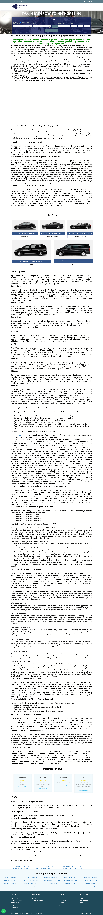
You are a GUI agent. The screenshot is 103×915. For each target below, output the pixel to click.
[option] (22, 783)
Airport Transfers (62, 900)
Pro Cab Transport (18, 435)
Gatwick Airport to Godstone (10, 877)
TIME (72, 23)
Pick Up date (61, 23)
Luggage (86, 23)
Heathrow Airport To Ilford (44, 868)
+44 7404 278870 (36, 897)
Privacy (90, 913)
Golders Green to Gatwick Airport (31, 880)
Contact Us (88, 6)
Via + (55, 26)
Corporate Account (78, 6)
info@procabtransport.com (19, 1)
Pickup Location (17, 23)
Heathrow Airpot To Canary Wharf (72, 868)
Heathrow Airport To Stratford (20, 866)
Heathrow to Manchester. (90, 883)
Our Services (55, 6)
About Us (48, 6)
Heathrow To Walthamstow (45, 866)
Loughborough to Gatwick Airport (91, 880)
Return (28, 22)
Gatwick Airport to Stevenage (30, 877)
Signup (90, 1)
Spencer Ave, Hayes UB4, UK (39, 900)
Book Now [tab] (51, 19)
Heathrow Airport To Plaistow (72, 866)
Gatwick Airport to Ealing (29, 886)
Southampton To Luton (69, 864)
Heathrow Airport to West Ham (71, 880)
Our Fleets (64, 6)
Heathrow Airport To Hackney (20, 864)
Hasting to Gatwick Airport (70, 877)
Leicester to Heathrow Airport (89, 886)
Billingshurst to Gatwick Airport (10, 880)
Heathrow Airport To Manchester (46, 864)
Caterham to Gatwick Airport (9, 883)
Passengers (80, 23)
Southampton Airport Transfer (30, 883)
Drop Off (35, 23)
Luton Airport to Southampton (51, 886)
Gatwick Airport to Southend (50, 883)
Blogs (69, 6)
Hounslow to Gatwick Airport (50, 877)
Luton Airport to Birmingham (70, 886)
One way (23, 22)
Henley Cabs (61, 904)
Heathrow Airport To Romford (20, 868)
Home (43, 6)
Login (85, 1)
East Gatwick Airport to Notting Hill (52, 880)
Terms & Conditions (84, 913)
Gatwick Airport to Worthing (70, 883)
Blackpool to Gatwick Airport (90, 877)
